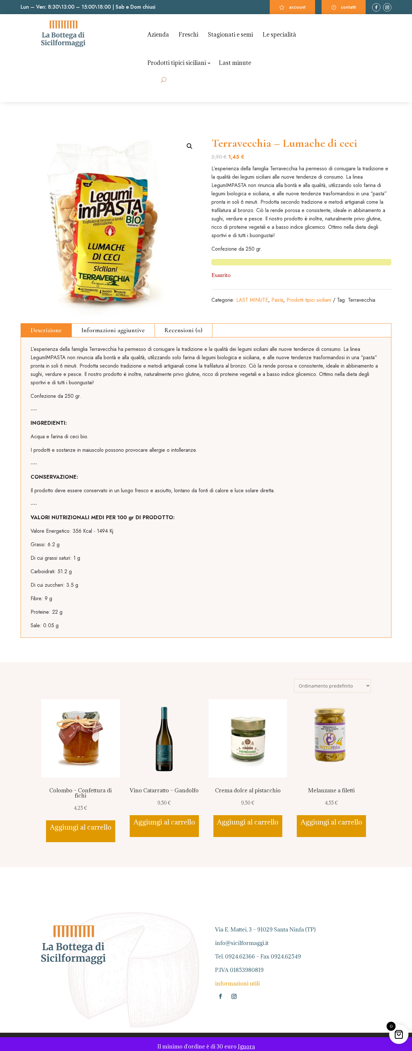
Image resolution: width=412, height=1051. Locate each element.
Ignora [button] (246, 1046)
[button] (189, 146)
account (297, 7)
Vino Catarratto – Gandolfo (164, 790)
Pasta (277, 300)
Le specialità (279, 34)
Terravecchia (361, 300)
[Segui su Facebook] (376, 7)
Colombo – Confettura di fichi (80, 793)
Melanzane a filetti (331, 790)
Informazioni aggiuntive (113, 330)
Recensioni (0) (183, 330)
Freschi (188, 34)
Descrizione (46, 330)
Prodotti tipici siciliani (176, 63)
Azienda (158, 34)
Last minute (235, 63)
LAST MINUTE (252, 300)
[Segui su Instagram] (387, 7)
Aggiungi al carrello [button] (80, 827)
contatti (348, 7)
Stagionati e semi (230, 34)
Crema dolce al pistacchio (248, 790)
